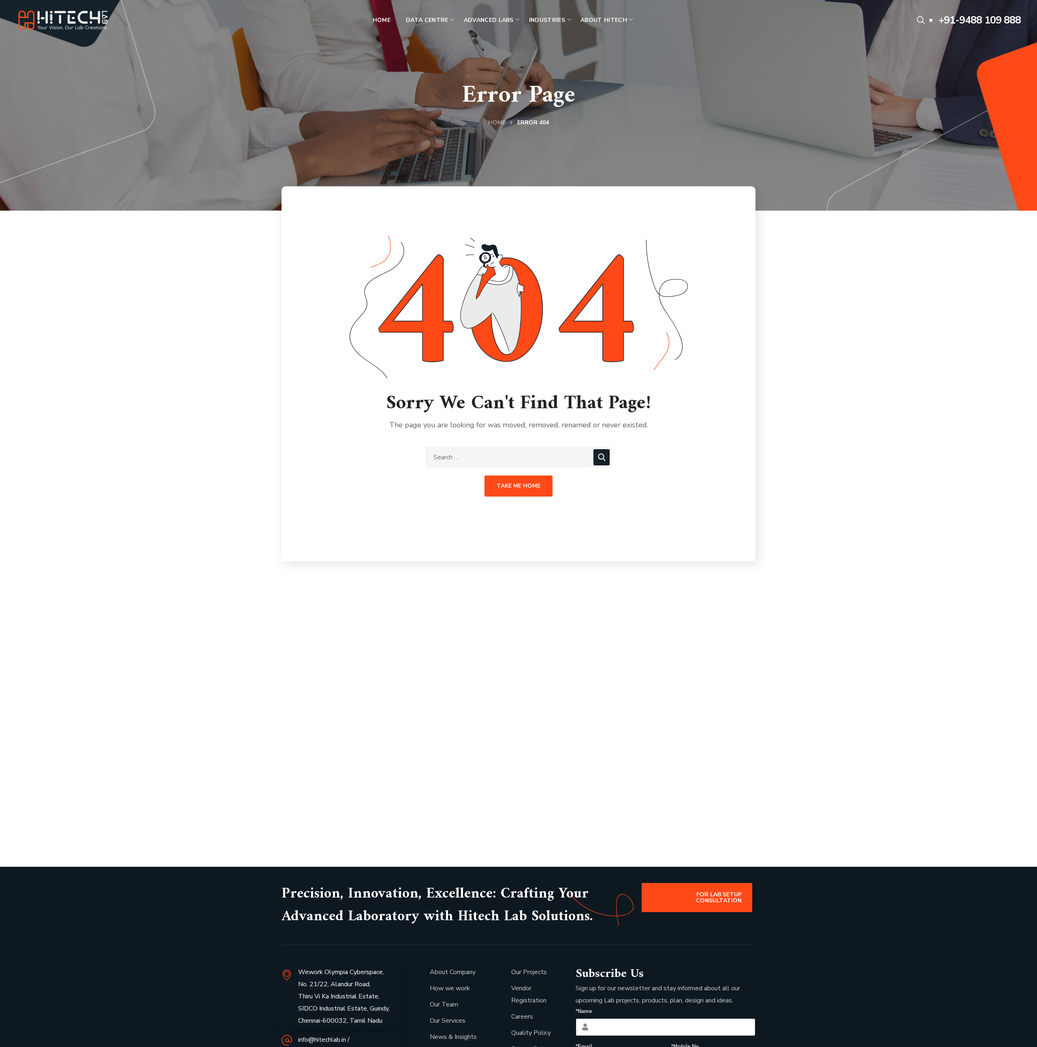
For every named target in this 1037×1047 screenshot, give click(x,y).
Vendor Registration (528, 994)
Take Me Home (518, 486)
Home (497, 122)
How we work (450, 988)
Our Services (447, 1020)
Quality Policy (531, 1032)
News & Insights (453, 1036)
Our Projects (529, 972)
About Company (453, 972)
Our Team (444, 1004)
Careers (522, 1016)
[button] (921, 20)
